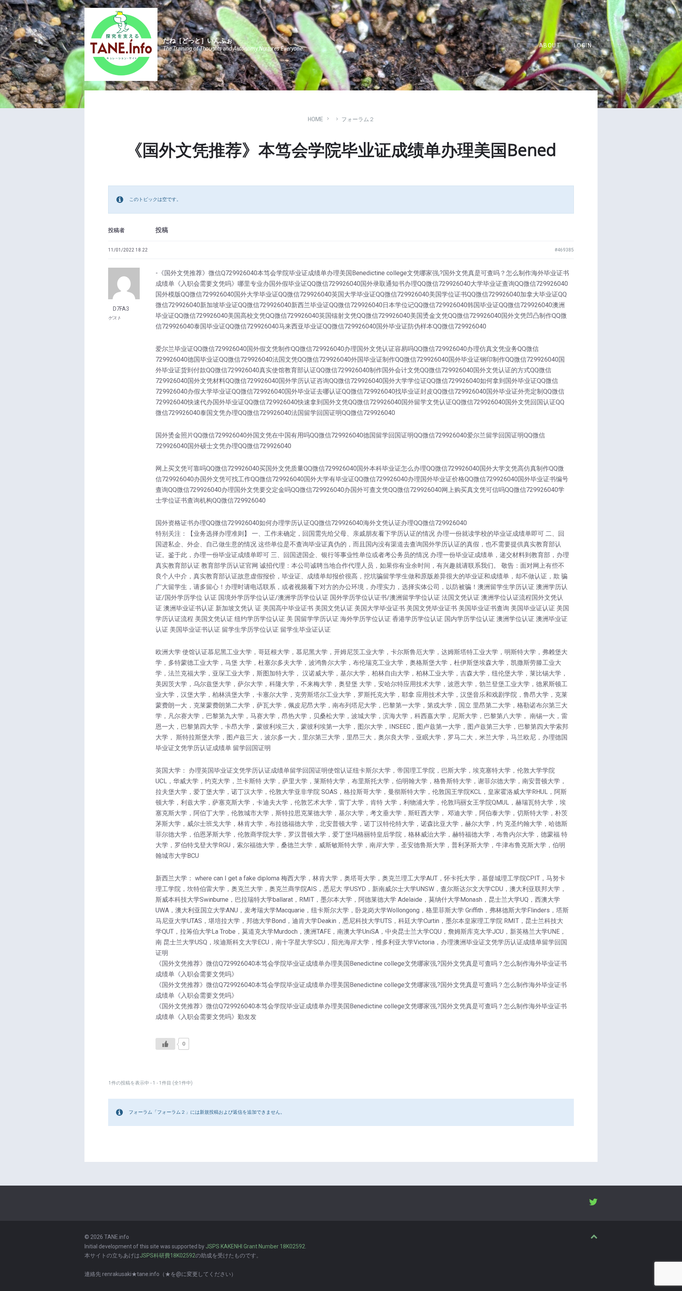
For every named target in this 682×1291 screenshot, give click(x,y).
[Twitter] (593, 1202)
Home (315, 119)
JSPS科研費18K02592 (167, 1255)
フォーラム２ (358, 119)
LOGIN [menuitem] (583, 45)
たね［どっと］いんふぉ (197, 40)
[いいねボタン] (165, 1044)
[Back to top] (594, 1237)
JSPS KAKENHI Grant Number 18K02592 (255, 1246)
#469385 (564, 250)
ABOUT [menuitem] (549, 45)
